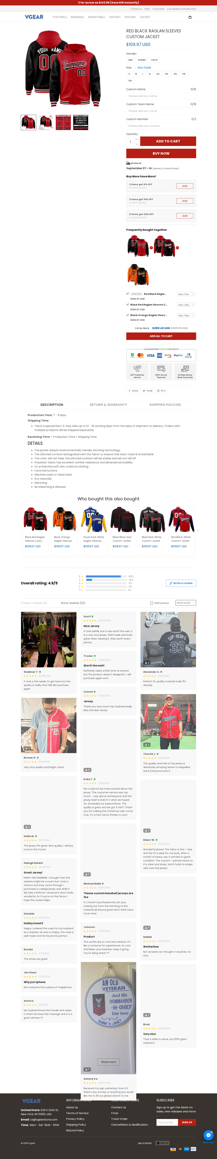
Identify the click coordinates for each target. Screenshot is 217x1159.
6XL (130, 80)
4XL (175, 73)
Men (131, 59)
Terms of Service (77, 1149)
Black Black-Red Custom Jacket (122, 539)
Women (142, 59)
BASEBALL (77, 17)
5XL (184, 73)
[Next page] (198, 531)
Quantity (132, 134)
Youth (154, 59)
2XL (158, 73)
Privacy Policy (75, 1155)
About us (72, 1143)
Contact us (136, 8)
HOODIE (130, 17)
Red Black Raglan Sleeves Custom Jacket (156, 294)
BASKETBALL (96, 17)
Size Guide (144, 68)
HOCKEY (115, 17)
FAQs (147, 8)
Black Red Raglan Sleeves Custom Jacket (149, 304)
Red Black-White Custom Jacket (181, 539)
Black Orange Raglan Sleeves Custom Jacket (149, 315)
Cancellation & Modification (181, 8)
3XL (166, 73)
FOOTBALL (60, 17)
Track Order (158, 8)
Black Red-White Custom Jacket (151, 539)
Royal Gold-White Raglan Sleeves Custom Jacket (94, 539)
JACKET (145, 17)
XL (150, 73)
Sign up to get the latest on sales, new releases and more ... (176, 1147)
